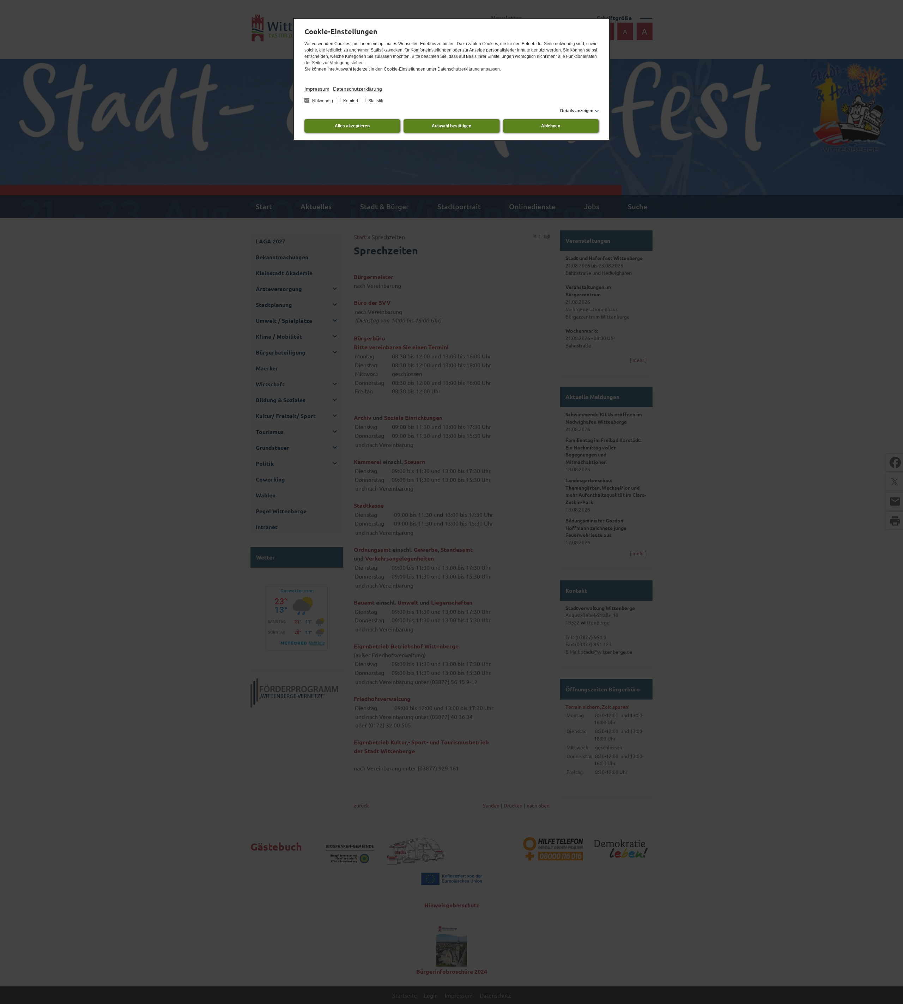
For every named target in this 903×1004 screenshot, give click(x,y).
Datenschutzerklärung (357, 89)
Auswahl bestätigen (451, 125)
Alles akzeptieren (352, 125)
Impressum (316, 89)
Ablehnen (550, 125)
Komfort (350, 100)
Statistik (375, 100)
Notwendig (322, 100)
